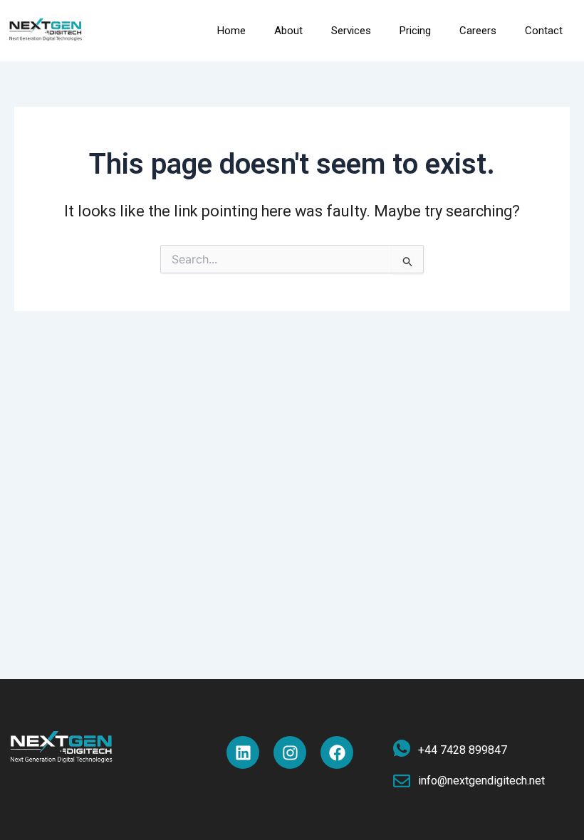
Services (351, 30)
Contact (544, 30)
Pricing (415, 30)
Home (231, 30)
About (288, 30)
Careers (477, 30)
